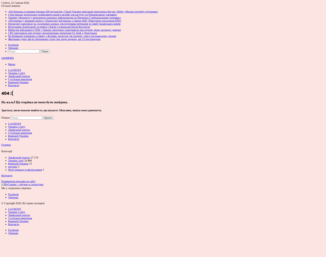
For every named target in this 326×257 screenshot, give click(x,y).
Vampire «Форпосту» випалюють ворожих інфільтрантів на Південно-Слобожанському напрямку (64, 17)
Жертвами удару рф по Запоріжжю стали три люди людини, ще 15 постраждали (54, 39)
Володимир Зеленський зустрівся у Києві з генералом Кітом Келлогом (49, 26)
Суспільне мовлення (20, 79)
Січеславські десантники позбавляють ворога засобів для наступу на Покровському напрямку (62, 14)
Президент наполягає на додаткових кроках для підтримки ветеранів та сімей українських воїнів (64, 23)
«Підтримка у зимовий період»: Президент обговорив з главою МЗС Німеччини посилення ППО (64, 20)
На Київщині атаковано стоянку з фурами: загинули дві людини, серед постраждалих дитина (62, 36)
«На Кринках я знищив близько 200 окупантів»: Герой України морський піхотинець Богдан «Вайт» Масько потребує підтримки (83, 11)
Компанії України (18, 82)
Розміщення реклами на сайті (18, 181)
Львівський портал (19, 76)
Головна (6, 144)
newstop (12, 166)
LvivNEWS (14, 70)
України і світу (16, 73)
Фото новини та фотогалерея (25, 169)
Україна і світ (16, 160)
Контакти (13, 85)
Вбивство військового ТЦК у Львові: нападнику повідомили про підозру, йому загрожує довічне (64, 30)
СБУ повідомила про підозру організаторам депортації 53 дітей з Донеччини (52, 33)
